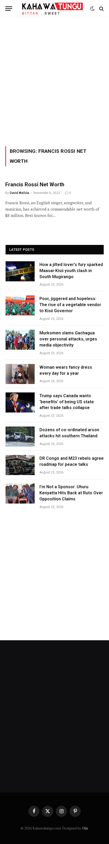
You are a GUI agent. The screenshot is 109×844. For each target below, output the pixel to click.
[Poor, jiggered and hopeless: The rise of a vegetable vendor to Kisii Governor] (20, 305)
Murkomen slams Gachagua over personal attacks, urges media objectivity (68, 339)
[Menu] (8, 9)
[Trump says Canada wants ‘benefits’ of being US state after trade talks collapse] (20, 402)
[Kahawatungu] (52, 8)
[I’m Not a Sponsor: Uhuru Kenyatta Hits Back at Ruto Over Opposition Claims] (20, 493)
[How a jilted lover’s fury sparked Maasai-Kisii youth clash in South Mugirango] (20, 271)
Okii (85, 828)
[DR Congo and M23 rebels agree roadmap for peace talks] (20, 465)
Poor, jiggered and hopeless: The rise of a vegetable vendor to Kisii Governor (70, 304)
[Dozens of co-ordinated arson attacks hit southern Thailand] (20, 436)
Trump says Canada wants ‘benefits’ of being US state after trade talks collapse (66, 401)
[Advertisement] (54, 80)
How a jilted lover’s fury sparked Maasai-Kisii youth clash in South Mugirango (71, 270)
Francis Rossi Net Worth (34, 184)
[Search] (101, 9)
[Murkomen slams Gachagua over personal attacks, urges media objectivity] (20, 340)
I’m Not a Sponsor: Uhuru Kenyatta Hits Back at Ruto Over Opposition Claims (71, 492)
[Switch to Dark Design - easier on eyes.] (92, 8)
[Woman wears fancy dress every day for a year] (20, 374)
